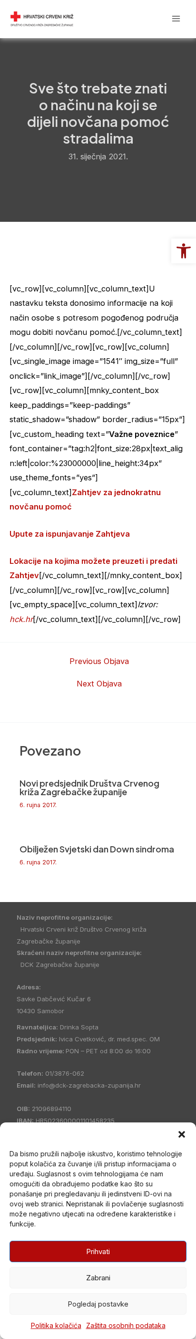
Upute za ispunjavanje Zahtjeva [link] (70, 534)
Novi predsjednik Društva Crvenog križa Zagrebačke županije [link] (89, 787)
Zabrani (98, 1277)
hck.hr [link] (21, 619)
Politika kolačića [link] (56, 1325)
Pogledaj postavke (98, 1303)
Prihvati (98, 1251)
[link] (183, 251)
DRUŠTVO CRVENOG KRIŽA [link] (115, 18)
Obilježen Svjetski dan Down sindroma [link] (97, 848)
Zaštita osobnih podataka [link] (126, 1325)
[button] (181, 1134)
